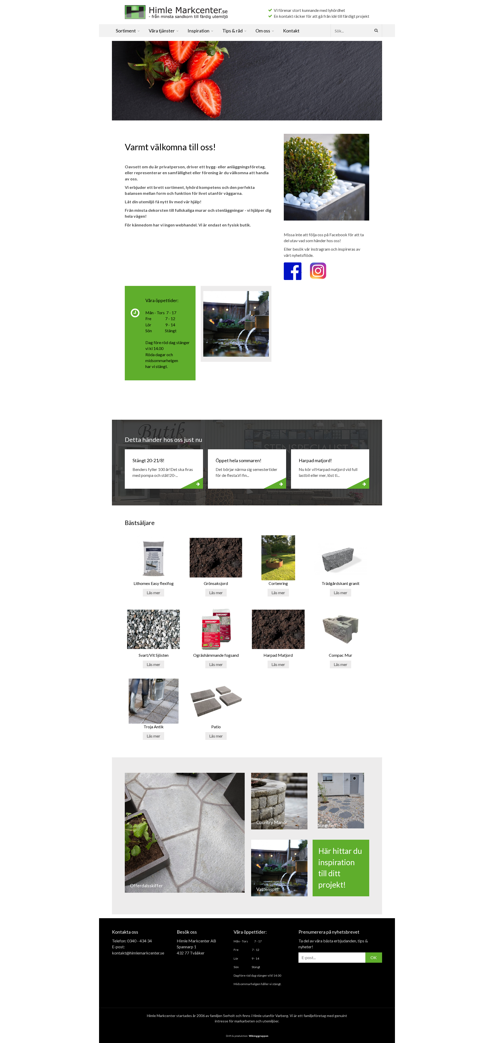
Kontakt (291, 30)
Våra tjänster (162, 30)
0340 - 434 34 (139, 940)
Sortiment (126, 30)
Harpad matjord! (315, 460)
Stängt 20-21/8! (148, 460)
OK (373, 957)
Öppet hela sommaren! (238, 460)
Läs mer (153, 592)
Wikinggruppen (258, 1035)
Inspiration (198, 30)
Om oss (262, 30)
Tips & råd (232, 30)
